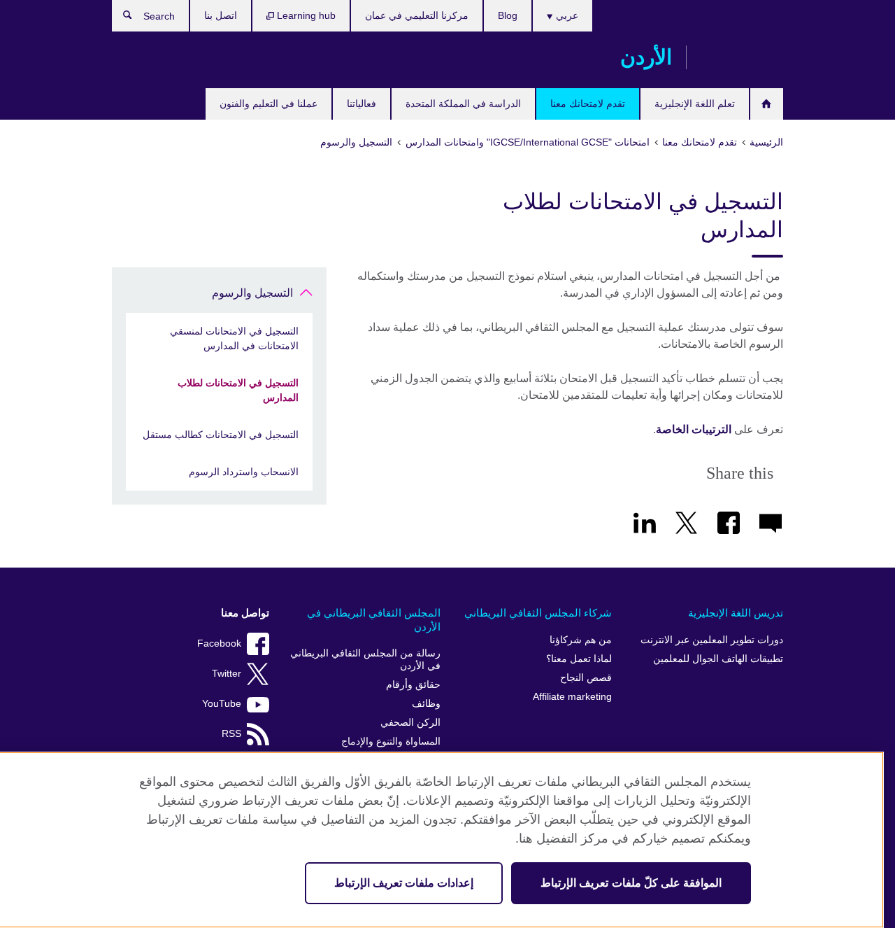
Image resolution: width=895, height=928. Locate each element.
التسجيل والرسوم (252, 293)
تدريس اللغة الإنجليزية (735, 613)
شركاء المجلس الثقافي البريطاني (538, 613)
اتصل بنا (220, 15)
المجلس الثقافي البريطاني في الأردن (374, 620)
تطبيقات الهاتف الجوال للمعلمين (718, 659)
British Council (742, 57)
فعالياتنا (361, 103)
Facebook (219, 643)
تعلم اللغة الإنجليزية (694, 103)
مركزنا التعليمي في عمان (416, 15)
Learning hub (305, 15)
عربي (565, 15)
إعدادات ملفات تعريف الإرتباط (403, 883)
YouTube (221, 703)
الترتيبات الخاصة (693, 429)
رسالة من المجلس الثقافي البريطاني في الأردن (365, 659)
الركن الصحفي (410, 722)
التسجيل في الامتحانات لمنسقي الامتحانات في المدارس (234, 338)
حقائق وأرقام (413, 685)
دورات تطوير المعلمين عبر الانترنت (711, 640)
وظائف (426, 703)
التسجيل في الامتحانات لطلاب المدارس (238, 390)
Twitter (226, 673)
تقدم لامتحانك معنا (587, 103)
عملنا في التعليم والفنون (268, 103)
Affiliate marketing (572, 696)
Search (120, 18)
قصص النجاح (586, 678)
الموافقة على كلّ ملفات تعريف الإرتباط (631, 883)
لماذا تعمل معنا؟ (579, 659)
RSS (231, 734)
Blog (507, 15)
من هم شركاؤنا (581, 640)
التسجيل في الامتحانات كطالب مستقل (221, 434)
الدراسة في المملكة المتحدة (463, 103)
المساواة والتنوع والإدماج (391, 741)
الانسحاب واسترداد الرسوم (244, 471)
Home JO (766, 104)
